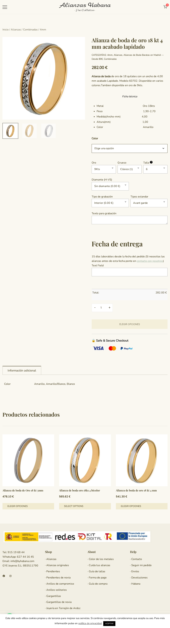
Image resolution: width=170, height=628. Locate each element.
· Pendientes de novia (58, 577)
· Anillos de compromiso (59, 584)
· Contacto (136, 559)
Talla (147, 163)
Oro (94, 163)
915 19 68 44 (16, 552)
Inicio (5, 29)
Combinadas (30, 29)
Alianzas (16, 29)
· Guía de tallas (96, 571)
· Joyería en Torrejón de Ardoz (62, 608)
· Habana (135, 584)
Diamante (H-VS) (102, 179)
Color (95, 138)
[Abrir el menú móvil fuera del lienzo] (4, 7)
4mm (43, 29)
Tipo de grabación (102, 196)
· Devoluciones (139, 577)
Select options (73, 506)
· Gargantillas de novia (58, 602)
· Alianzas (50, 559)
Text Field (98, 265)
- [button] (95, 307)
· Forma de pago (97, 577)
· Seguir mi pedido (141, 565)
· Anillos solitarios (56, 590)
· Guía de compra (97, 584)
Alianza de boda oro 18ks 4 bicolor (79, 490)
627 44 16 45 (25, 557)
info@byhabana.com (22, 561)
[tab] (21, 370)
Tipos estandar (139, 196)
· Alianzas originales (57, 565)
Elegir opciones (17, 506)
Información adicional (22, 370)
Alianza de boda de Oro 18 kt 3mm (22, 490)
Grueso (122, 163)
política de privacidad (90, 623)
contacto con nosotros (150, 261)
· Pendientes (52, 571)
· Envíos (134, 571)
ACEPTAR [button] (109, 623)
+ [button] (109, 307)
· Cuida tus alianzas (98, 565)
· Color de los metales (100, 559)
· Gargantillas (53, 596)
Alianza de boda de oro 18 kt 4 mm (136, 490)
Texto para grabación (104, 213)
